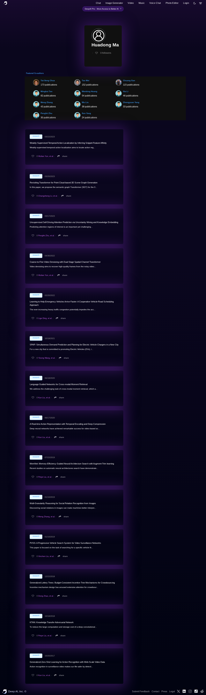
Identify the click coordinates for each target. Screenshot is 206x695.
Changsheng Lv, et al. (48, 196)
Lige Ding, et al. (45, 318)
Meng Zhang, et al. (46, 516)
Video (131, 3)
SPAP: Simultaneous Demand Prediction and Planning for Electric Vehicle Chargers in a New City (74, 344)
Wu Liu (85, 102)
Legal (172, 691)
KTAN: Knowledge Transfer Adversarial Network (52, 622)
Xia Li (125, 91)
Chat (98, 3)
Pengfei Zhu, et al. (46, 235)
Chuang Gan (129, 80)
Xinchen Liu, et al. (46, 556)
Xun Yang (86, 113)
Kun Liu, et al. (44, 397)
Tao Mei (85, 80)
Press (164, 691)
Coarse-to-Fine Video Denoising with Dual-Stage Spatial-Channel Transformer (65, 262)
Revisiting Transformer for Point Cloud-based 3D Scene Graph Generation (63, 182)
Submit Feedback (141, 691)
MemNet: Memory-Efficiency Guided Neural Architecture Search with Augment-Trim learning (72, 463)
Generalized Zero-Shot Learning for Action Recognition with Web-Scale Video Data (67, 662)
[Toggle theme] (194, 3)
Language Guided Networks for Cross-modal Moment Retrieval (58, 384)
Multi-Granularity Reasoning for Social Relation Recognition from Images (63, 503)
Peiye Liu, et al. (45, 477)
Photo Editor (172, 3)
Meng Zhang (47, 102)
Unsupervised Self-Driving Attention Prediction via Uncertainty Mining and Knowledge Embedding (74, 222)
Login (186, 3)
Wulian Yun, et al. (46, 156)
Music (142, 3)
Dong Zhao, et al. (46, 596)
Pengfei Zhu (46, 113)
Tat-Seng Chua (48, 80)
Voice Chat (155, 3)
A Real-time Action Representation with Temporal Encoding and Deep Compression (68, 424)
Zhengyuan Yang (131, 102)
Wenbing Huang (89, 91)
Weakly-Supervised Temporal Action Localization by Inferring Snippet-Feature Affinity (68, 143)
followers (105, 53)
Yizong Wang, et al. (46, 358)
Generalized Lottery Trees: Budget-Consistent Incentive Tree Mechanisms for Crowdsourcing (72, 582)
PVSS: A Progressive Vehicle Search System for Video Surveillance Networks (65, 543)
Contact (155, 691)
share (64, 156)
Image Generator (114, 3)
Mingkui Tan (46, 91)
